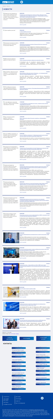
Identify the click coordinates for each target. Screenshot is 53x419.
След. (14, 333)
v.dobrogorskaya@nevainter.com (19, 375)
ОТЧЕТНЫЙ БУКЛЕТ (43, 338)
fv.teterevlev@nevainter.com (18, 384)
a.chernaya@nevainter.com (18, 362)
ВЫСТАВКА (18, 396)
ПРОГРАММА (26, 338)
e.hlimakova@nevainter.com (18, 356)
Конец (17, 333)
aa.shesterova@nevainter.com (19, 380)
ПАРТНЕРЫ (5, 402)
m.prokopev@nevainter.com (42, 384)
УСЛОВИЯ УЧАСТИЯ (7, 404)
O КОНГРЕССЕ (6, 396)
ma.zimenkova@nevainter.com (43, 357)
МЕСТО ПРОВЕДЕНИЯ (20, 403)
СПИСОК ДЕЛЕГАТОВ (9, 338)
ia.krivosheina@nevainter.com (43, 362)
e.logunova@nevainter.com (42, 374)
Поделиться (48, 13)
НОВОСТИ (18, 401)
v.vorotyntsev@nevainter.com (19, 352)
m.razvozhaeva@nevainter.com (43, 379)
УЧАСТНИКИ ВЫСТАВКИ (6, 399)
